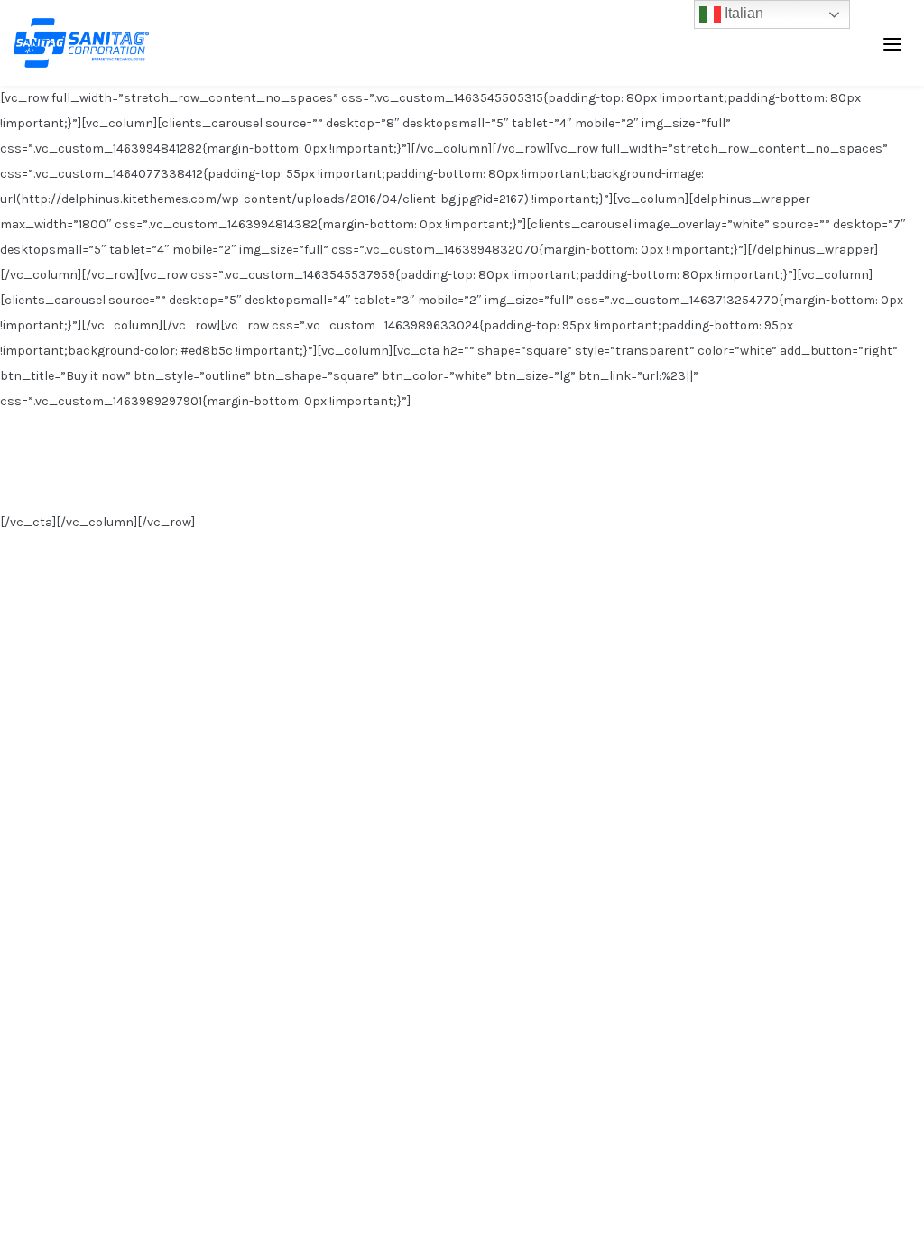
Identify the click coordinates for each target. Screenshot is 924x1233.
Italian (742, 13)
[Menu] (892, 43)
